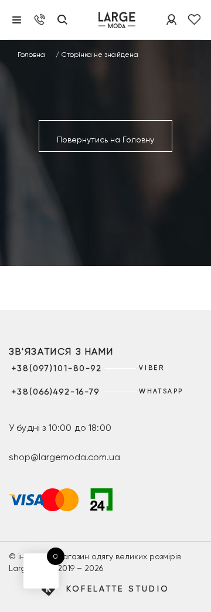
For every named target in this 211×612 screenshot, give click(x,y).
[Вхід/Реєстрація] (171, 19)
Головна (31, 54)
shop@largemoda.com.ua (64, 457)
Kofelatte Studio (118, 588)
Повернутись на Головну (105, 139)
